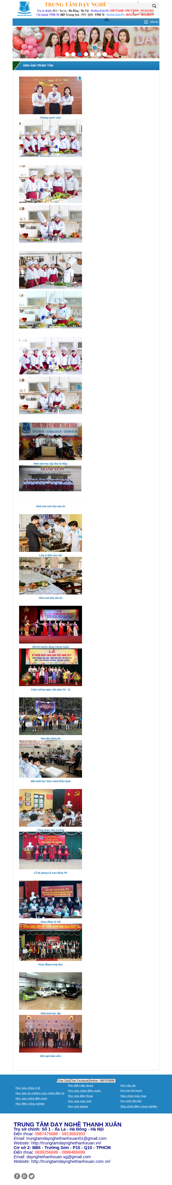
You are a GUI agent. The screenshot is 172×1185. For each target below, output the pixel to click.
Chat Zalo (63, 1080)
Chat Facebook (79, 1080)
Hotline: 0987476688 (102, 1080)
